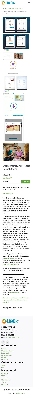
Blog (2, 367)
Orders (3, 375)
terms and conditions (10, 264)
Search (3, 365)
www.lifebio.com (9, 258)
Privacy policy (5, 353)
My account (4, 373)
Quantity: (5, 181)
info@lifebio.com (14, 292)
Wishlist (3, 382)
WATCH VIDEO (8, 194)
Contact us (4, 359)
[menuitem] (16, 349)
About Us (4, 357)
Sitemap (4, 349)
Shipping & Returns (7, 351)
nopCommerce (20, 393)
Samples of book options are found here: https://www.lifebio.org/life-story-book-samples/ (16, 300)
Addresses (4, 378)
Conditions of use (6, 355)
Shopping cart (5, 380)
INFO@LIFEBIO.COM (12, 337)
